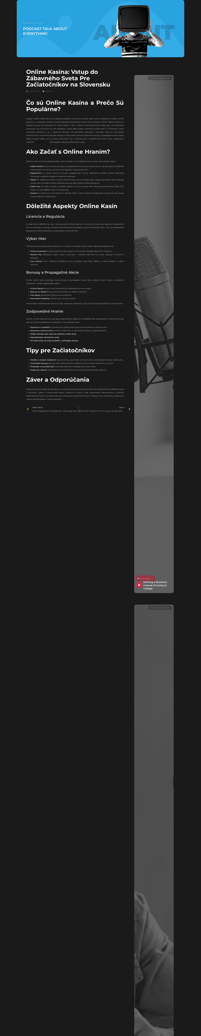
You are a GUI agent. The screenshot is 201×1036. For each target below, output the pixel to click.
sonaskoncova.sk (41, 142)
